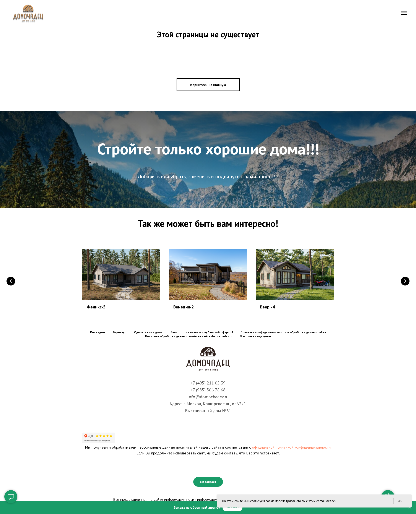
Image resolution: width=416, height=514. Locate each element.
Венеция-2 (183, 307)
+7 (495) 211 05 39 (208, 383)
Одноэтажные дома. (148, 332)
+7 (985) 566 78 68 (208, 390)
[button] (232, 507)
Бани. (174, 332)
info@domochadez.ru (208, 397)
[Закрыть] (409, 507)
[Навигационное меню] (404, 13)
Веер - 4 (267, 307)
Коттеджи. (98, 332)
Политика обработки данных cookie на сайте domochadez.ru (188, 336)
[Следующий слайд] (405, 281)
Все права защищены (255, 336)
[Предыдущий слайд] (10, 281)
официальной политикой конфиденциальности (291, 447)
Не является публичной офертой (209, 332)
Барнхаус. (120, 332)
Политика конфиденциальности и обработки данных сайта (283, 332)
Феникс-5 (96, 307)
